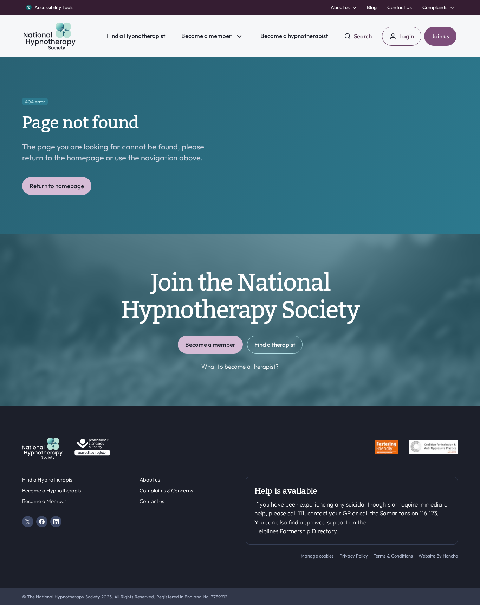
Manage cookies (317, 556)
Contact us (152, 501)
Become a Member (44, 501)
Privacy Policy (353, 556)
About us (150, 480)
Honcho (450, 556)
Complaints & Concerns (166, 491)
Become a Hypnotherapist (52, 491)
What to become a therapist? (240, 366)
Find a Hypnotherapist (48, 480)
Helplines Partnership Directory (295, 531)
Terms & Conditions (393, 556)
